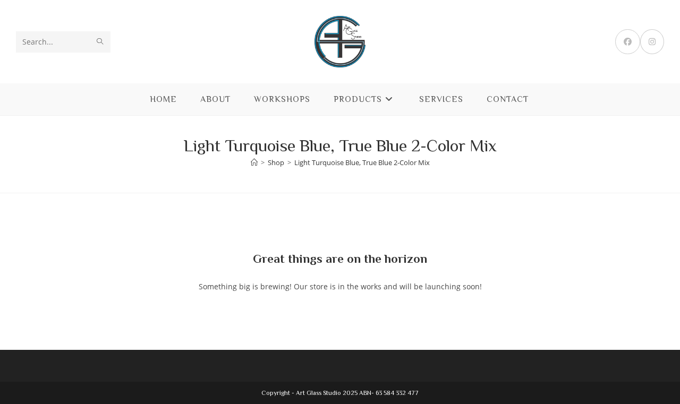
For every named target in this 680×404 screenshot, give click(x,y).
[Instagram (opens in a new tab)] (652, 41)
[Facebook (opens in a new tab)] (627, 41)
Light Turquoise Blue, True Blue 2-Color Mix (362, 162)
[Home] (254, 162)
